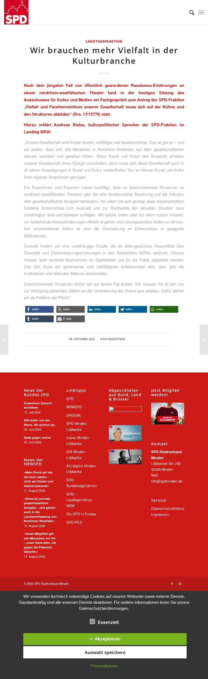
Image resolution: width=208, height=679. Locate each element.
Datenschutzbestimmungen (103, 608)
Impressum (160, 514)
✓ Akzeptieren (105, 638)
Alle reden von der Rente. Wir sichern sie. (40, 422)
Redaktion (116, 339)
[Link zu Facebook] (172, 583)
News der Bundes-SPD (36, 392)
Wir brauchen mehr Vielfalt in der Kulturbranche (104, 55)
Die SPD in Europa (81, 513)
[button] (39, 309)
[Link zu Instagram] (180, 583)
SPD (70, 398)
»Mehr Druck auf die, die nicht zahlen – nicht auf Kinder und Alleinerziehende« (38, 479)
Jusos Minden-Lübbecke (77, 440)
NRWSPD (74, 406)
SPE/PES (74, 522)
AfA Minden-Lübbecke (76, 454)
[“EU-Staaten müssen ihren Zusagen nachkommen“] (204, 340)
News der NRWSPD (33, 462)
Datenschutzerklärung (168, 508)
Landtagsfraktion (104, 41)
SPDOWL (74, 415)
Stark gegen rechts (37, 437)
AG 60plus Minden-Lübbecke (81, 468)
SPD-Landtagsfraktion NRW (79, 499)
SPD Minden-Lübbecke (76, 426)
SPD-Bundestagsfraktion (81, 482)
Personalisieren (104, 666)
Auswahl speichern (104, 652)
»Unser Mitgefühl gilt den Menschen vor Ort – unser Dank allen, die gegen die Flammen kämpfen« (40, 543)
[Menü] (201, 12)
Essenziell (108, 622)
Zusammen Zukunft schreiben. (38, 405)
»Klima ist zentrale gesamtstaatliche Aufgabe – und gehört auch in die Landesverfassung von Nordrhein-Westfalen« (40, 510)
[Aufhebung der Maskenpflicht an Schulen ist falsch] (4, 340)
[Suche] (189, 12)
